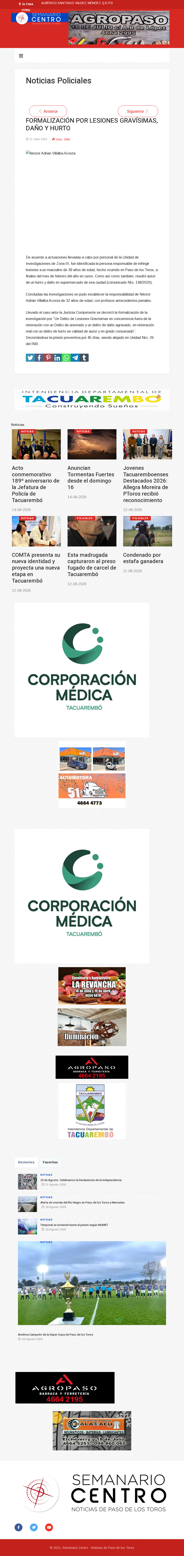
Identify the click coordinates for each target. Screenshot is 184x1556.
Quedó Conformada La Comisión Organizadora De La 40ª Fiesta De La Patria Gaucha (92, 555)
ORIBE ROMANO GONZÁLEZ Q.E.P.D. (69, 2)
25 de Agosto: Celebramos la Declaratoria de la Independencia (33, 477)
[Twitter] (34, 1527)
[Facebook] (19, 1527)
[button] (24, 1285)
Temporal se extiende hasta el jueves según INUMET (144, 477)
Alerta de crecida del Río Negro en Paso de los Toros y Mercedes (91, 477)
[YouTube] (50, 1527)
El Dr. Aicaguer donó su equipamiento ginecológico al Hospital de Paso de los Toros (147, 558)
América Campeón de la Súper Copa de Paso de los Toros (36, 548)
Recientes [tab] (26, 1162)
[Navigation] (21, 56)
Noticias (27, 431)
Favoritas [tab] (50, 1162)
